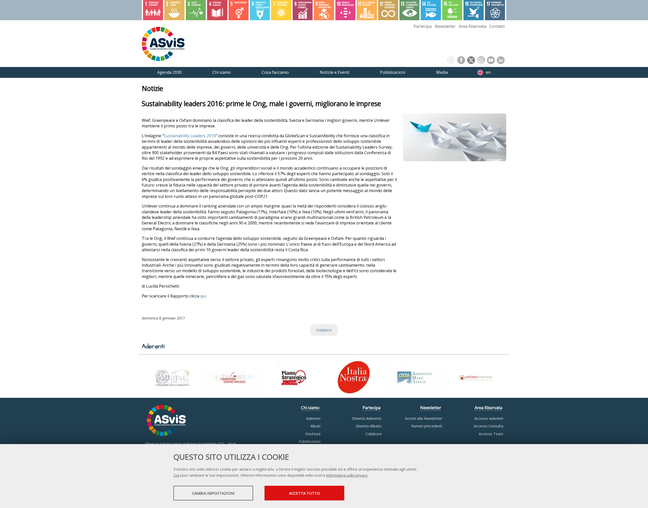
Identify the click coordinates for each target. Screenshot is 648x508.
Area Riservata (472, 26)
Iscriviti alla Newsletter (423, 418)
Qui (176, 475)
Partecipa (423, 26)
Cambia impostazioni (213, 493)
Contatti (497, 26)
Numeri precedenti (426, 426)
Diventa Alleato (368, 426)
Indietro (324, 330)
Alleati (315, 426)
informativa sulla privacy (347, 475)
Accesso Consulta (488, 426)
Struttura (312, 433)
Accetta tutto (304, 493)
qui (203, 296)
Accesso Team (491, 433)
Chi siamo (310, 407)
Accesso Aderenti (488, 418)
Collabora (373, 433)
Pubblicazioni (309, 441)
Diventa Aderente (366, 418)
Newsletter (445, 26)
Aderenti (313, 418)
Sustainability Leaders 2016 (190, 135)
